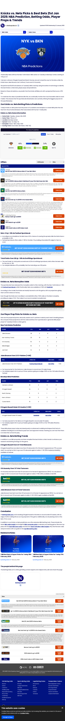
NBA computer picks (30, 524)
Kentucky (35, 687)
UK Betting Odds (5, 689)
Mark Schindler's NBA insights (40, 527)
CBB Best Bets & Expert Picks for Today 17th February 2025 (48, 555)
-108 (45, 148)
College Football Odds (22, 685)
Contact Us (4, 687)
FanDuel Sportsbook (9, 287)
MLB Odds (19, 695)
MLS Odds (19, 691)
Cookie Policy (5, 695)
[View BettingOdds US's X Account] (18, 26)
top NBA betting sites (30, 529)
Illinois (34, 685)
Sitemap (4, 699)
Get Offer (51, 364)
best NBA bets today (15, 527)
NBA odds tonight (10, 524)
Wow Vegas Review (52, 687)
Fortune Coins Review (53, 691)
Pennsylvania (36, 683)
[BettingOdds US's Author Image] (20, 578)
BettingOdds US (12, 25)
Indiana (35, 691)
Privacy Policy (5, 693)
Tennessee (35, 693)
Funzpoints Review (52, 689)
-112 (20, 148)
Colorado (35, 689)
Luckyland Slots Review (53, 693)
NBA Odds (19, 687)
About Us (4, 683)
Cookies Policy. (24, 713)
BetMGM (50, 287)
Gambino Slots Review (53, 685)
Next (63, 545)
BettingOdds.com (8, 515)
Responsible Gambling (7, 691)
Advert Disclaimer (60, 593)
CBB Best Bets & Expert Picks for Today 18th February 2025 (16, 555)
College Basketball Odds (23, 689)
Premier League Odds (22, 693)
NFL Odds (19, 683)
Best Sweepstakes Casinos (54, 683)
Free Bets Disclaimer (6, 697)
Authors (3, 685)
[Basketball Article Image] (16, 544)
